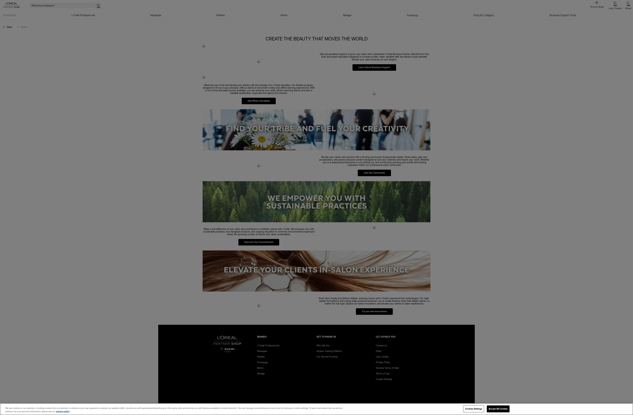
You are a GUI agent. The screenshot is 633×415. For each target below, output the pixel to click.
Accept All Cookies (498, 408)
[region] (316, 409)
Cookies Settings (473, 408)
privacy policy (63, 411)
